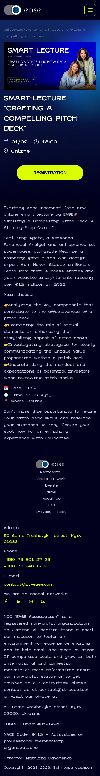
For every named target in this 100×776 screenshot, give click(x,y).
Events (31, 29)
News (51, 492)
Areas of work (51, 479)
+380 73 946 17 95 (26, 566)
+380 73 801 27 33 (27, 559)
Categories (13, 29)
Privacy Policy (51, 512)
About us (52, 498)
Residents (50, 472)
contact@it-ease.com (28, 584)
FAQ (51, 505)
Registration (50, 172)
